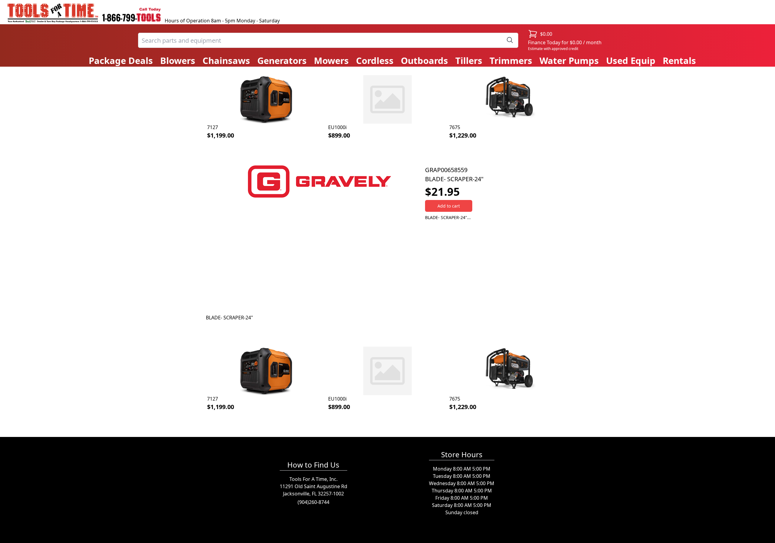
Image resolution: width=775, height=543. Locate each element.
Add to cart (448, 206)
